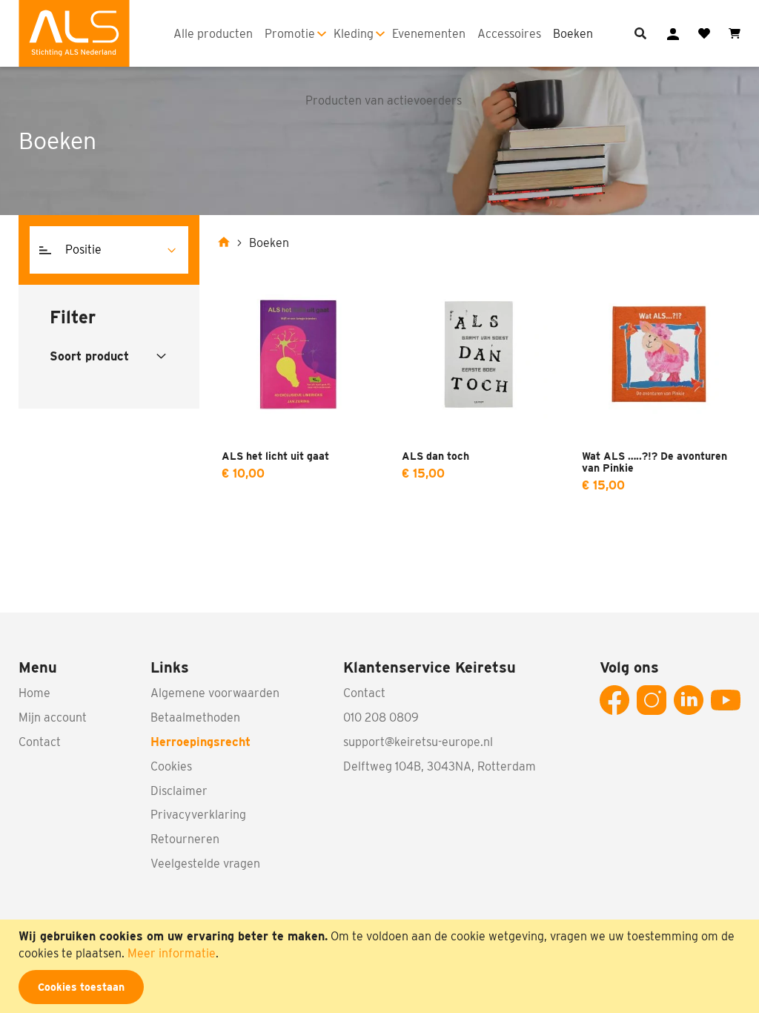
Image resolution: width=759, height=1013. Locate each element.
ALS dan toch (435, 456)
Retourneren (184, 839)
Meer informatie (171, 953)
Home (34, 693)
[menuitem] (213, 33)
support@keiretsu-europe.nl (418, 742)
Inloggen (673, 34)
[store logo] (74, 33)
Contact (40, 742)
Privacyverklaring (198, 815)
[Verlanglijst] (704, 33)
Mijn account (53, 717)
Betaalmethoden (195, 717)
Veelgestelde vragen (205, 864)
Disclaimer (179, 791)
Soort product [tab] (89, 356)
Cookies (171, 766)
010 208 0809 (381, 717)
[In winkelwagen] (362, 529)
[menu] (384, 33)
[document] (381, 966)
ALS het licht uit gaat (275, 456)
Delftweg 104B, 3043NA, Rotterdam (439, 766)
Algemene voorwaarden (214, 693)
